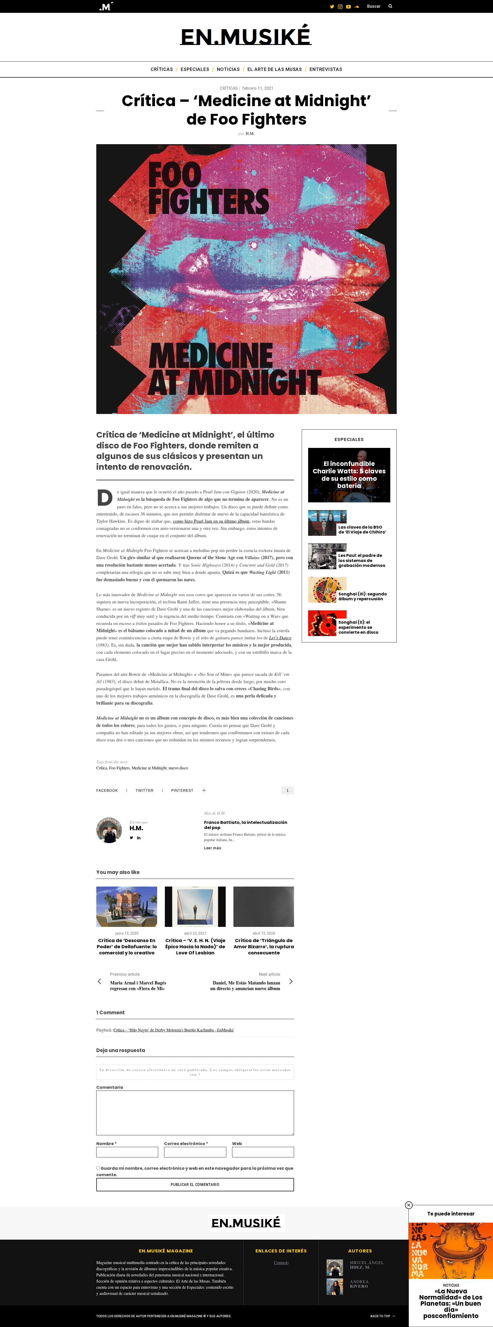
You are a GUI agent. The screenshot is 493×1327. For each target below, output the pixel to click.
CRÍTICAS (229, 88)
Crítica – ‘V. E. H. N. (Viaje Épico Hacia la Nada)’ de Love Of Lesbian (195, 946)
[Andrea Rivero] (337, 1286)
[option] (126, 921)
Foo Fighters (119, 767)
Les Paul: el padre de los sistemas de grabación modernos (361, 560)
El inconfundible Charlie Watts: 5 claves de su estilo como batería (349, 475)
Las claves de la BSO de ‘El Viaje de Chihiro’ (362, 530)
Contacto (281, 1262)
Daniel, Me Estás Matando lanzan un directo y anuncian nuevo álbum (245, 981)
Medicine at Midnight (149, 767)
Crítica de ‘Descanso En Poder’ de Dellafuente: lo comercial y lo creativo (127, 946)
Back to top (381, 1316)
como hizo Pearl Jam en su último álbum (211, 521)
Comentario (109, 1087)
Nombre (106, 1144)
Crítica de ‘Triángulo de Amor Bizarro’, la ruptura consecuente (264, 946)
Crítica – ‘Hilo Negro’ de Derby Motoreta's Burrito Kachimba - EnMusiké (173, 1030)
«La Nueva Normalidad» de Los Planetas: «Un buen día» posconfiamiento (450, 1303)
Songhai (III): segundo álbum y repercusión (362, 596)
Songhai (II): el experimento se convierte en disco (358, 627)
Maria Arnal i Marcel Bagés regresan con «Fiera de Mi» (138, 981)
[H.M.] (337, 1267)
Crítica (101, 767)
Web (237, 1144)
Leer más (212, 848)
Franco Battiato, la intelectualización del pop (245, 825)
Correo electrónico (186, 1144)
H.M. (250, 133)
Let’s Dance (280, 637)
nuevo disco (178, 767)
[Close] (409, 1205)
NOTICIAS (451, 1285)
